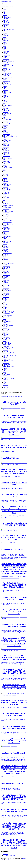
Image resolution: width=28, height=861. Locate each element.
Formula (5, 126)
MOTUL (5, 223)
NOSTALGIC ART (8, 236)
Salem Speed (6, 288)
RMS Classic (6, 285)
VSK (4, 372)
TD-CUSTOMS (7, 343)
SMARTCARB (7, 321)
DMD (4, 94)
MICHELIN (6, 215)
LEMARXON (6, 191)
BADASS (5, 33)
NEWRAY (6, 231)
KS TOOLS (6, 185)
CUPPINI (5, 82)
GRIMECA (6, 147)
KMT (4, 180)
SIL (4, 303)
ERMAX (5, 108)
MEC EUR (6, 209)
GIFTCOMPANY (7, 135)
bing (2, 859)
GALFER (5, 132)
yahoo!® (7, 859)
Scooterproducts (7, 290)
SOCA (5, 322)
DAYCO (5, 83)
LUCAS (5, 202)
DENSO (5, 87)
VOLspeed (5, 370)
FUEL (4, 130)
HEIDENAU (6, 152)
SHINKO (5, 299)
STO (4, 335)
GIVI (4, 137)
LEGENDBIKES (7, 189)
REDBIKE (6, 276)
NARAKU (6, 227)
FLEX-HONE (6, 123)
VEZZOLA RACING (8, 366)
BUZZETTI (6, 57)
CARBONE (6, 59)
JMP (4, 172)
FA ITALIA (6, 110)
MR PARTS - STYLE (8, 224)
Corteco (5, 78)
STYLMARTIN (7, 337)
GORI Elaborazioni (7, 141)
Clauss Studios (6, 74)
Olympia (5, 237)
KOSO (5, 183)
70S (4, 12)
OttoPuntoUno (6, 242)
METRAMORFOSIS (8, 211)
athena (4, 31)
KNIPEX (5, 181)
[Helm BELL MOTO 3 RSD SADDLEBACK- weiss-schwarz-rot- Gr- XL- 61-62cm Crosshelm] (14, 650)
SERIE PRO (6, 297)
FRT (4, 128)
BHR (4, 46)
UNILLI (5, 357)
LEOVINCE (6, 192)
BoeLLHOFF (6, 48)
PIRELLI (5, 255)
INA (4, 165)
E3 (4, 103)
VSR (4, 373)
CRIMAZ (5, 79)
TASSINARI (6, 342)
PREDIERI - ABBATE (8, 263)
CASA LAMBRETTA (8, 61)
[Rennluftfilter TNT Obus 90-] (8, 451)
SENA (5, 295)
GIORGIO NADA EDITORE (10, 136)
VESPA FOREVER (8, 360)
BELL (4, 39)
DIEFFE (5, 91)
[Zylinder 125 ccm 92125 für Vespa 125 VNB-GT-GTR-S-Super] (14, 591)
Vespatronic (6, 363)
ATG (4, 30)
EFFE (4, 104)
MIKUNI (5, 216)
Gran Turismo (6, 144)
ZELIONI (5, 385)
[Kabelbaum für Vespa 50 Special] (9, 746)
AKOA (5, 21)
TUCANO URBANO (8, 352)
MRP (4, 225)
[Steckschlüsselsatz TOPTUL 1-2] (9, 776)
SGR (4, 298)
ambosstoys (6, 24)
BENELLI (5, 40)
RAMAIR (5, 271)
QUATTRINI (6, 267)
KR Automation (7, 184)
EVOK (5, 109)
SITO (4, 317)
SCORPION (6, 293)
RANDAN (6, 273)
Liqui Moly (6, 193)
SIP (4, 306)
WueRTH (5, 377)
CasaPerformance (7, 62)
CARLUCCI (6, 60)
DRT (4, 100)
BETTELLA (6, 43)
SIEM (4, 302)
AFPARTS (5, 18)
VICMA (5, 368)
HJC (4, 157)
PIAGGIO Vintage (7, 253)
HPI (4, 159)
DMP (4, 95)
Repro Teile (6, 280)
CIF (4, 72)
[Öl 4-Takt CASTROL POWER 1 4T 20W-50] (11, 488)
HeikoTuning (6, 153)
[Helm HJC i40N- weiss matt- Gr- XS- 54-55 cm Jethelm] (14, 707)
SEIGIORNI (6, 294)
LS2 (4, 200)
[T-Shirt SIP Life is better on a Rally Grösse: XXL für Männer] (14, 803)
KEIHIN (5, 178)
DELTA (5, 86)
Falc (4, 117)
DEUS (5, 88)
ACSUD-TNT (6, 16)
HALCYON (6, 150)
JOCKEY (5, 174)
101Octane (5, 9)
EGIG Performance (7, 105)
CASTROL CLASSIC (8, 65)
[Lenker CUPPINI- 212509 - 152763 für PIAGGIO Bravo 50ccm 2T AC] (14, 439)
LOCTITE (5, 198)
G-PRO (5, 131)
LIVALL (5, 194)
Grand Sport (6, 145)
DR (4, 97)
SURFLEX (6, 339)
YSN (4, 381)
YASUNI (5, 379)
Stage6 (5, 332)
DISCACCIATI (7, 92)
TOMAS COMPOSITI (8, 347)
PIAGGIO (5, 251)
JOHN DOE (6, 175)
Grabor (5, 143)
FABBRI (5, 112)
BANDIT (5, 35)
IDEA (4, 163)
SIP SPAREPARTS (7, 315)
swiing (4, 341)
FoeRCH (5, 125)
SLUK (5, 320)
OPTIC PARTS (7, 241)
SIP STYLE (6, 316)
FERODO (5, 121)
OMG (4, 238)
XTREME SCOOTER (8, 378)
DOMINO (5, 96)
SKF (4, 319)
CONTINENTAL (7, 77)
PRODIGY (6, 264)
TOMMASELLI (7, 348)
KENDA (5, 179)
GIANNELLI (6, 134)
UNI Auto (5, 356)
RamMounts (6, 272)
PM (4, 258)
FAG (4, 116)
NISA (4, 233)
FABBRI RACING (7, 113)
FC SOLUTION (7, 119)
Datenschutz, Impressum (9, 855)
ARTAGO (5, 28)
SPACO (5, 328)
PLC (4, 257)
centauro (5, 68)
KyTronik (5, 188)
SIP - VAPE (6, 307)
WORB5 (5, 376)
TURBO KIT (6, 354)
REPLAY (5, 279)
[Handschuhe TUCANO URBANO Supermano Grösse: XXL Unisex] (14, 618)
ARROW (5, 26)
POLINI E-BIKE (7, 262)
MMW (5, 219)
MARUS (5, 203)
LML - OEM (6, 197)
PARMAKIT (6, 246)
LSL (4, 201)
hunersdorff (6, 161)
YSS (4, 382)
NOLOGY (5, 235)
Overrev (5, 244)
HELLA (5, 154)
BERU (5, 42)
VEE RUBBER (7, 359)
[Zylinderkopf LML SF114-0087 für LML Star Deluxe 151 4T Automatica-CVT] (14, 604)
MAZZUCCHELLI (8, 205)
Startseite (5, 387)
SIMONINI (6, 304)
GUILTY (5, 148)
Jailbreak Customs (7, 167)
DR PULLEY (6, 99)
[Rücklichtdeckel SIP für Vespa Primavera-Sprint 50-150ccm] (14, 720)
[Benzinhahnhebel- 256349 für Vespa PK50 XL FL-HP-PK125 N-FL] (14, 517)
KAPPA (5, 176)
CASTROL (6, 64)
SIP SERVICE (6, 313)
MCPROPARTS (7, 207)
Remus (5, 277)
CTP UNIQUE (6, 81)
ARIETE (5, 25)
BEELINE (5, 38)
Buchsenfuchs (6, 55)
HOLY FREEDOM (7, 158)
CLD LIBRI (6, 75)
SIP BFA (5, 308)
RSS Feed (5, 854)
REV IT (5, 281)
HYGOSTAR (6, 162)
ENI (4, 106)
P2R (4, 245)
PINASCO (5, 254)
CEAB (5, 66)
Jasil (4, 169)
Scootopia (5, 291)
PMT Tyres (6, 259)
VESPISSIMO (6, 364)
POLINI (5, 260)
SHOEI (5, 300)
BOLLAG (5, 50)
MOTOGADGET (7, 220)
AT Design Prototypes (8, 29)
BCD (4, 37)
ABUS (5, 15)
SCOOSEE (6, 289)
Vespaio (5, 361)
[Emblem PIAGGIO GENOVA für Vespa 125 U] (12, 396)
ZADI (4, 383)
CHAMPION (6, 69)
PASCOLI (5, 247)
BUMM (5, 56)
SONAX (5, 324)
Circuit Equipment (7, 73)
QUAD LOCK (6, 266)
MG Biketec (6, 214)
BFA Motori (6, 44)
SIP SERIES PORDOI (8, 312)
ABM (4, 13)
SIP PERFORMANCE (8, 311)
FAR (4, 118)
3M (4, 11)
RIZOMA (5, 282)
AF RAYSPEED (7, 17)
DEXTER (5, 90)
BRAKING (6, 52)
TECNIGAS (6, 346)
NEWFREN (6, 229)
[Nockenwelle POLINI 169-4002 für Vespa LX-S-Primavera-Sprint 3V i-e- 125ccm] (14, 695)
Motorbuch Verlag (7, 222)
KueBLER (5, 187)
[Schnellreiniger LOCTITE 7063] (8, 542)
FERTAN (5, 122)
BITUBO (5, 47)
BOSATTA (6, 51)
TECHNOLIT (6, 344)
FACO (5, 114)
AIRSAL (5, 20)
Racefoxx (5, 269)
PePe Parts (5, 250)
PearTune (5, 249)
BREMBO (5, 53)
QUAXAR (6, 268)
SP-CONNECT (7, 326)
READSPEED (6, 275)
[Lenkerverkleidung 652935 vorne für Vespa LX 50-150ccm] (14, 409)
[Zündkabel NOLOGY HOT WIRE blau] (10, 476)
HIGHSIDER (6, 156)
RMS (4, 284)
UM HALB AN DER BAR (9, 355)
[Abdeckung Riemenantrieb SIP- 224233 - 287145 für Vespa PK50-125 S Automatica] (14, 733)
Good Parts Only (7, 140)
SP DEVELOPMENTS (8, 325)
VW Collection (6, 374)
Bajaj (4, 34)
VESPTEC (6, 365)
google (23, 858)
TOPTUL (5, 350)
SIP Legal (5, 310)
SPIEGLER (6, 330)
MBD (4, 206)
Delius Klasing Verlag (8, 84)
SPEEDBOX (6, 329)
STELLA (5, 334)
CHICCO (5, 70)
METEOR (5, 210)
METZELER (6, 213)
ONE (4, 240)
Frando (5, 127)
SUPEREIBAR (7, 338)
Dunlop (5, 101)
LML (4, 196)
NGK (4, 232)
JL (4, 171)
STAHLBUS (6, 333)
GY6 (4, 149)
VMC (4, 369)
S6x (4, 286)
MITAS (5, 218)
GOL (4, 139)
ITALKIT (5, 166)
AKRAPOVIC (6, 22)
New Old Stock (7, 228)
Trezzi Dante (6, 351)
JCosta (4, 170)
